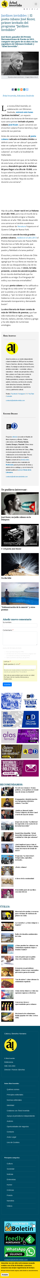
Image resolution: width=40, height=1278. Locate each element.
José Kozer (13, 124)
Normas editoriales (14, 1100)
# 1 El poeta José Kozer (11, 549)
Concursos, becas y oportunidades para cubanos (25, 1003)
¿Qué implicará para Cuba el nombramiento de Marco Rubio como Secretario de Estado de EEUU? (26, 848)
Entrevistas (11, 1179)
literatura (22, 226)
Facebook (14, 394)
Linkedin (9, 396)
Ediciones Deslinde (25, 95)
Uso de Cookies (13, 1142)
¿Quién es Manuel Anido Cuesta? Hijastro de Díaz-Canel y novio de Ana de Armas (26, 812)
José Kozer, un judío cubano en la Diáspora (16, 518)
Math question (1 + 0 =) (11, 664)
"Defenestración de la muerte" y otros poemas (18, 608)
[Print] (27, 90)
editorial (14, 437)
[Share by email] (21, 90)
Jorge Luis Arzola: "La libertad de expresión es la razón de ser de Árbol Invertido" (26, 824)
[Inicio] (11, 4)
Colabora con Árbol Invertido (18, 1111)
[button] (25, 9)
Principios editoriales (15, 1095)
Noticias (10, 1174)
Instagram (22, 394)
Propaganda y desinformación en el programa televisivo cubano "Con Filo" (26, 801)
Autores (10, 1121)
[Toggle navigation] (36, 4)
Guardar (7, 684)
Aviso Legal (11, 1137)
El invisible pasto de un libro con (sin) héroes (25, 891)
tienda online (25, 460)
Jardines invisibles (14, 15)
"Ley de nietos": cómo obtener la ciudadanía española (27, 980)
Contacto (10, 1132)
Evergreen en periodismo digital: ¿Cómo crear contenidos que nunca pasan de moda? (26, 970)
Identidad (10, 1105)
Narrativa (10, 1201)
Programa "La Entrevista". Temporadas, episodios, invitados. (24, 858)
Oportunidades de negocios (18, 1127)
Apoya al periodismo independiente (21, 1116)
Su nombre (7, 622)
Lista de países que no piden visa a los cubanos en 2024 (25, 958)
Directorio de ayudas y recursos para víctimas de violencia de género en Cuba (26, 913)
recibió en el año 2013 (27, 237)
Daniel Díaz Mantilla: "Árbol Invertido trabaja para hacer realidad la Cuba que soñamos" (26, 835)
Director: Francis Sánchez (14, 1070)
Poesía (9, 1195)
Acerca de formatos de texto (12, 648)
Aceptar (5, 1275)
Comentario (7, 630)
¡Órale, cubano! (21, 867)
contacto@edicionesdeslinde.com (17, 476)
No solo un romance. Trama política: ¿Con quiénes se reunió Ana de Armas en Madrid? (26, 790)
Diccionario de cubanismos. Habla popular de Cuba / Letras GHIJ (26, 1015)
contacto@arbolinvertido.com (15, 400)
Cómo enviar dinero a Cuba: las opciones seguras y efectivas (26, 992)
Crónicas (10, 1190)
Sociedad (10, 1169)
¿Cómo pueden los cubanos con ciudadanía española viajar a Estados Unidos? (26, 947)
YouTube (31, 394)
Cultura (10, 1164)
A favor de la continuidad (24, 878)
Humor (9, 1185)
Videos (9, 1206)
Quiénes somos (13, 1089)
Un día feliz (6, 578)
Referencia (8, 1062)
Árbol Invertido (9, 95)
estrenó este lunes (24, 112)
